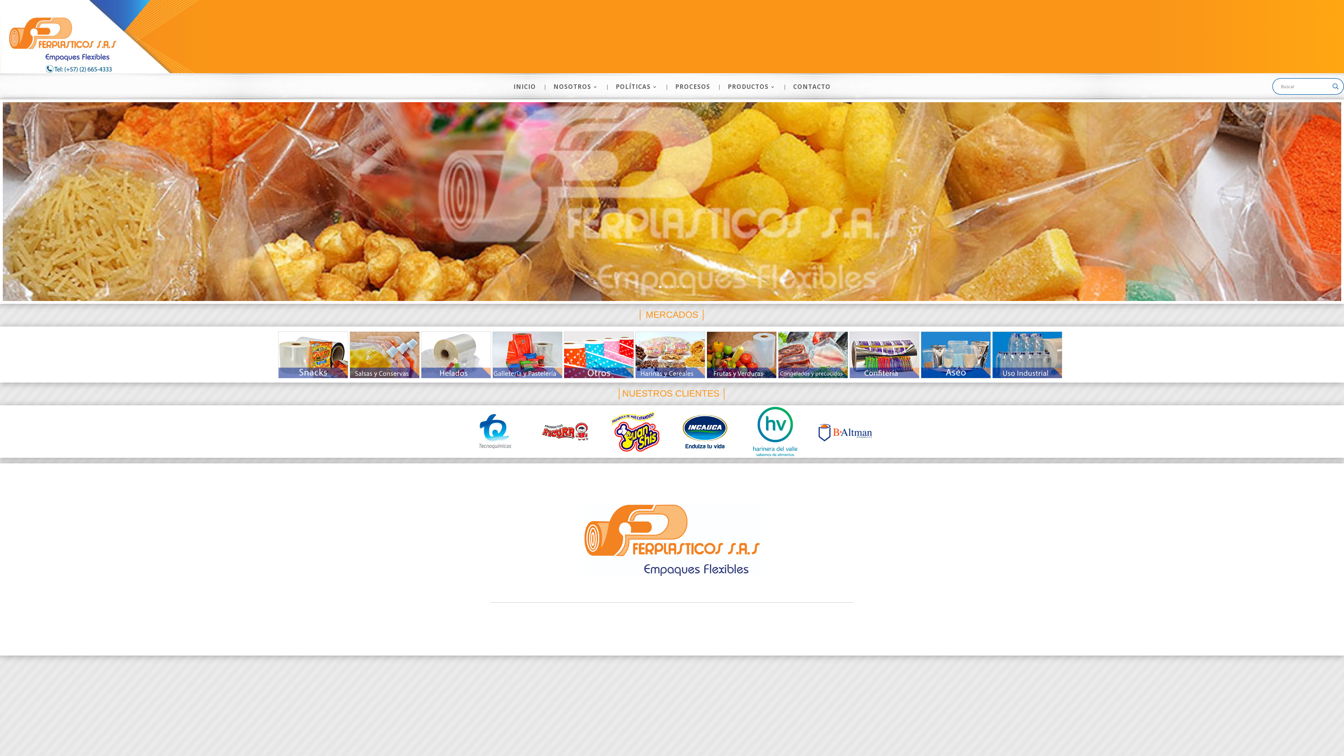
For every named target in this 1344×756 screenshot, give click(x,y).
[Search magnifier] (1335, 86)
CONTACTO (812, 87)
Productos (719, 471)
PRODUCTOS (748, 87)
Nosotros (610, 471)
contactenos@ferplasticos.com (672, 634)
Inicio (580, 471)
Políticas (645, 471)
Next (1054, 356)
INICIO (524, 87)
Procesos (680, 471)
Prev (289, 356)
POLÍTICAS (633, 87)
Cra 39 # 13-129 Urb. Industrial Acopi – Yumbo (672, 617)
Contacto (755, 471)
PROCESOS (692, 87)
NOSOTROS (572, 87)
